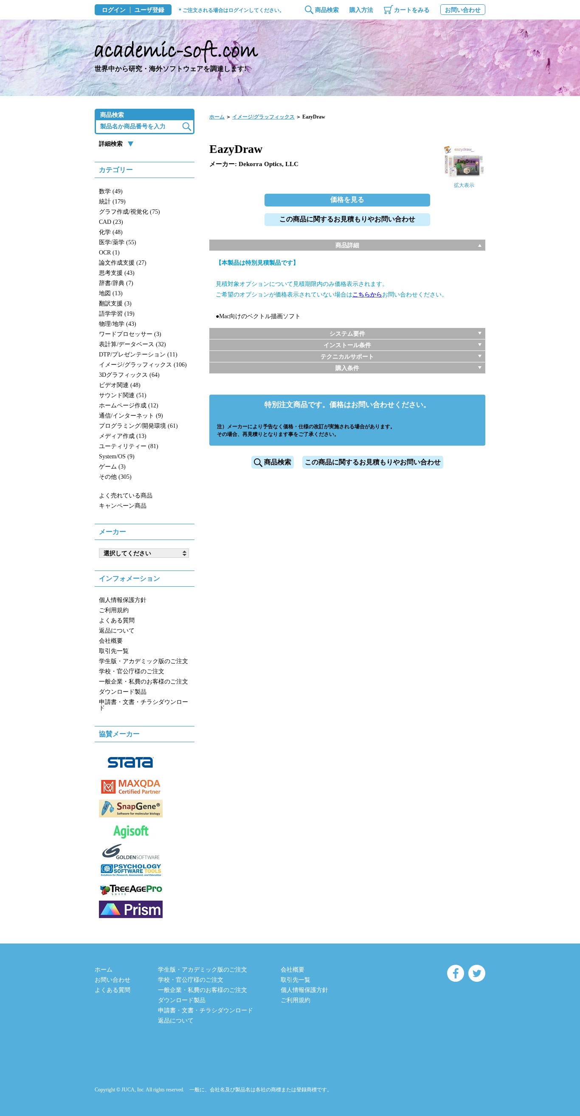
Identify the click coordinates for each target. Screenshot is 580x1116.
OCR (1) (109, 252)
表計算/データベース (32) (132, 344)
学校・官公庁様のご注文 (131, 671)
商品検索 (327, 10)
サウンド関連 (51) (122, 395)
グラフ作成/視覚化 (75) (129, 212)
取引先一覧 (114, 651)
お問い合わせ (463, 10)
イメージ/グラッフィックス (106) (143, 365)
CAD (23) (111, 222)
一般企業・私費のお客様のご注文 (143, 681)
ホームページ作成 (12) (128, 405)
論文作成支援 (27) (122, 263)
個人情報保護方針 (122, 600)
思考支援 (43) (117, 273)
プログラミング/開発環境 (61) (138, 426)
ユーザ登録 (149, 10)
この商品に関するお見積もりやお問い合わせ (347, 219)
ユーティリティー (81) (128, 446)
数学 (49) (111, 191)
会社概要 (111, 641)
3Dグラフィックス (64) (129, 375)
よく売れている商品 (125, 495)
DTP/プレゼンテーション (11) (138, 354)
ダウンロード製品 (122, 692)
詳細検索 (111, 144)
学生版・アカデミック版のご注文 (143, 661)
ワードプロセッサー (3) (130, 334)
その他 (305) (115, 477)
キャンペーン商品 (122, 506)
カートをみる (412, 10)
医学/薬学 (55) (117, 242)
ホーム (217, 117)
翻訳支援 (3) (115, 303)
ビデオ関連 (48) (120, 385)
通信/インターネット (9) (131, 415)
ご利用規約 (114, 610)
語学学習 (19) (117, 314)
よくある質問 (117, 620)
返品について (117, 630)
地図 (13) (111, 293)
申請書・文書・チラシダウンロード (143, 705)
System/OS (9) (117, 456)
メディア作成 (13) (122, 436)
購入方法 (361, 10)
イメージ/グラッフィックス (263, 117)
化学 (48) (111, 232)
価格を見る (347, 199)
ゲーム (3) (112, 466)
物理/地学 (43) (117, 324)
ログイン (114, 10)
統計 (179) (112, 201)
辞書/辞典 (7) (116, 283)
